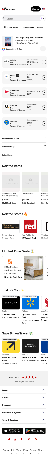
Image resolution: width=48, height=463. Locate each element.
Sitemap (41, 451)
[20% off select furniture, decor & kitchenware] (22, 268)
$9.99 (29, 107)
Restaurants (28, 27)
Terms (18, 451)
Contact (6, 451)
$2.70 (29, 64)
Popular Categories (11, 412)
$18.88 (29, 122)
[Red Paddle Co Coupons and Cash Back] (30, 231)
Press (25, 451)
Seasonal (6, 405)
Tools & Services (10, 420)
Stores (5, 397)
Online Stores (12, 27)
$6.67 (29, 94)
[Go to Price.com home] (8, 9)
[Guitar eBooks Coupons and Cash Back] (11, 231)
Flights (40, 27)
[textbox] (43, 9)
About (5, 390)
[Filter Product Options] (43, 48)
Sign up (35, 9)
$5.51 (29, 77)
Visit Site (44, 62)
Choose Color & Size (13, 49)
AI (44, 18)
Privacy (33, 451)
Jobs (12, 451)
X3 (18, 75)
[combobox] (24, 18)
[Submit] (5, 19)
